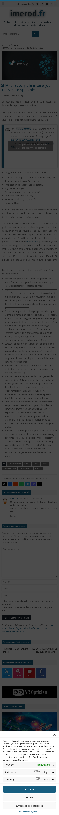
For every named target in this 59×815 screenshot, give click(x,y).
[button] (54, 734)
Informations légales (28, 811)
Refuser (29, 797)
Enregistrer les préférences (29, 805)
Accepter (29, 789)
